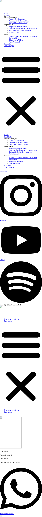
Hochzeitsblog (13, 38)
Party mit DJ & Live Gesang (18, 23)
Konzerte (7, 44)
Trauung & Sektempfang (17, 19)
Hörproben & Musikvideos (18, 27)
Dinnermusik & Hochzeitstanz (19, 21)
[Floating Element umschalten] (1, 516)
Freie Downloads (14, 42)
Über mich (8, 15)
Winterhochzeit (14, 32)
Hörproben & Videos (16, 40)
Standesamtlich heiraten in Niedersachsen (23, 28)
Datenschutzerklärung (11, 319)
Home (6, 13)
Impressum (8, 321)
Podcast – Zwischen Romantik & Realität (23, 36)
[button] (21, 90)
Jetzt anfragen (9, 46)
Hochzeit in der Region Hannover (20, 30)
